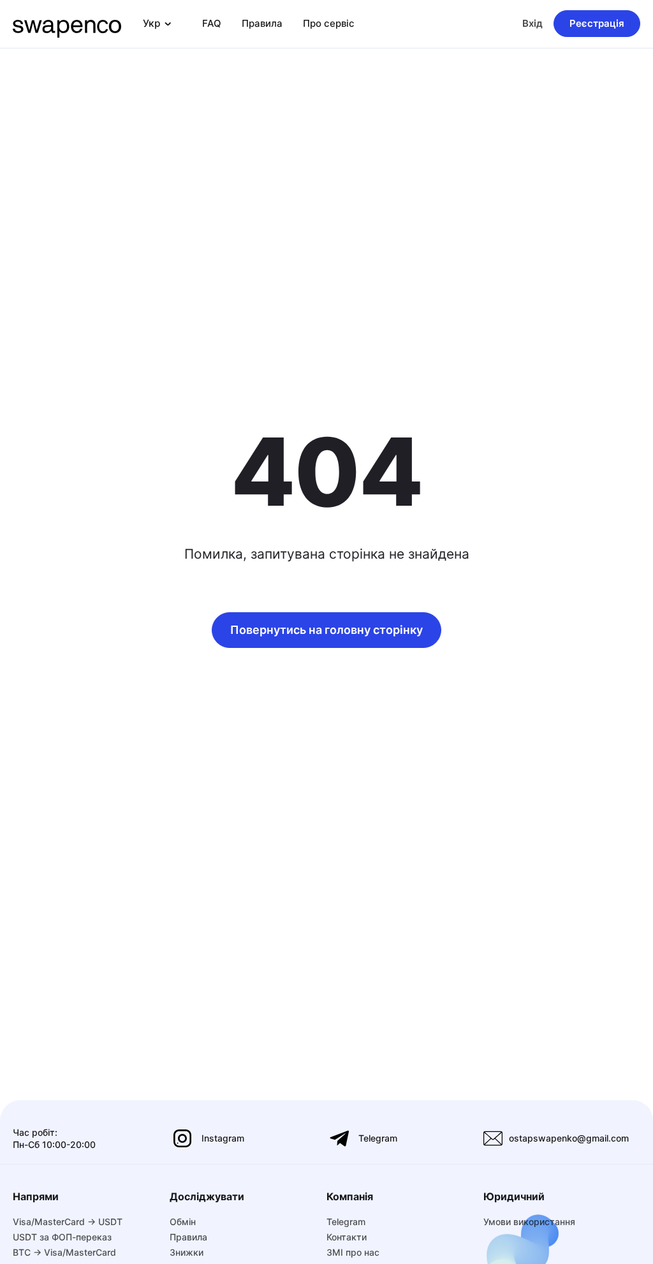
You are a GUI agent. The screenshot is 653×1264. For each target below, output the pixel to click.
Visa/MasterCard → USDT (67, 1221)
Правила (262, 23)
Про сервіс (329, 23)
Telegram (345, 1221)
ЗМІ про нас (352, 1252)
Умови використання (529, 1221)
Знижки (186, 1252)
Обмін (183, 1221)
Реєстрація (596, 23)
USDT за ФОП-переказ (62, 1236)
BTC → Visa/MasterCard (64, 1252)
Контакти (346, 1236)
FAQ (211, 23)
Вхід (532, 23)
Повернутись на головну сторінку (326, 629)
